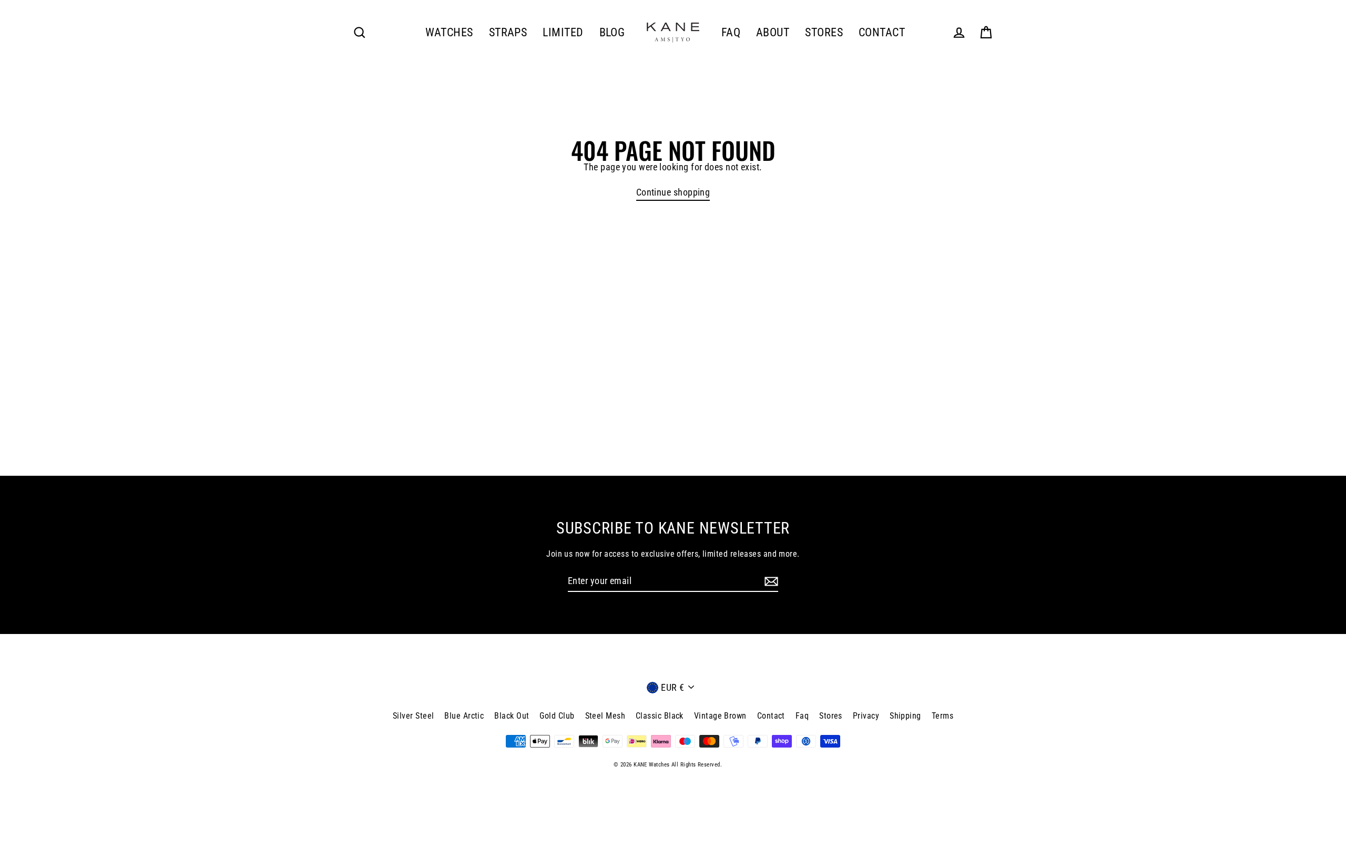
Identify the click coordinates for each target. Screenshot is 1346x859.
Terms (942, 716)
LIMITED (563, 32)
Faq (802, 716)
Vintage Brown (720, 716)
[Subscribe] (769, 581)
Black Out (511, 716)
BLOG (612, 32)
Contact (771, 716)
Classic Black (660, 716)
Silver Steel (413, 716)
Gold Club (556, 716)
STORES (824, 32)
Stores (830, 716)
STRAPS (508, 32)
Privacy (866, 716)
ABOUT (772, 32)
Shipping (905, 716)
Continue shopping (673, 192)
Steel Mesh (605, 716)
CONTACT (882, 32)
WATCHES (449, 32)
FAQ (730, 32)
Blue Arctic (464, 716)
